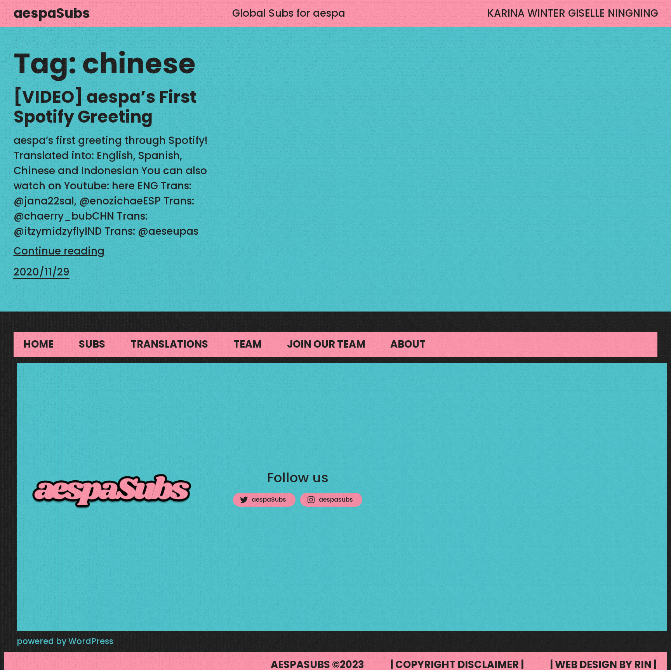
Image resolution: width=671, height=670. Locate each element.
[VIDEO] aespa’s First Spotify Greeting (105, 107)
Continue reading (59, 251)
